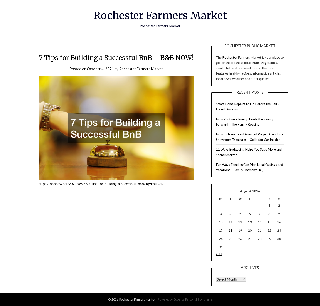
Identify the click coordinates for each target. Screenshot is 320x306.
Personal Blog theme (198, 299)
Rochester (229, 57)
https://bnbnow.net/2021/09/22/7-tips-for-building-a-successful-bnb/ (92, 183)
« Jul (219, 254)
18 (230, 230)
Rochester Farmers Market (160, 15)
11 (230, 222)
